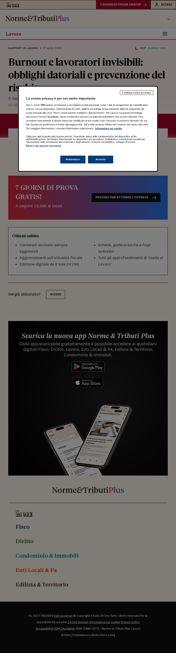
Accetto (101, 159)
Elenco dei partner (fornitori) (43, 145)
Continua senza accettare (136, 92)
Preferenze (73, 159)
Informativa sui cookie (108, 128)
